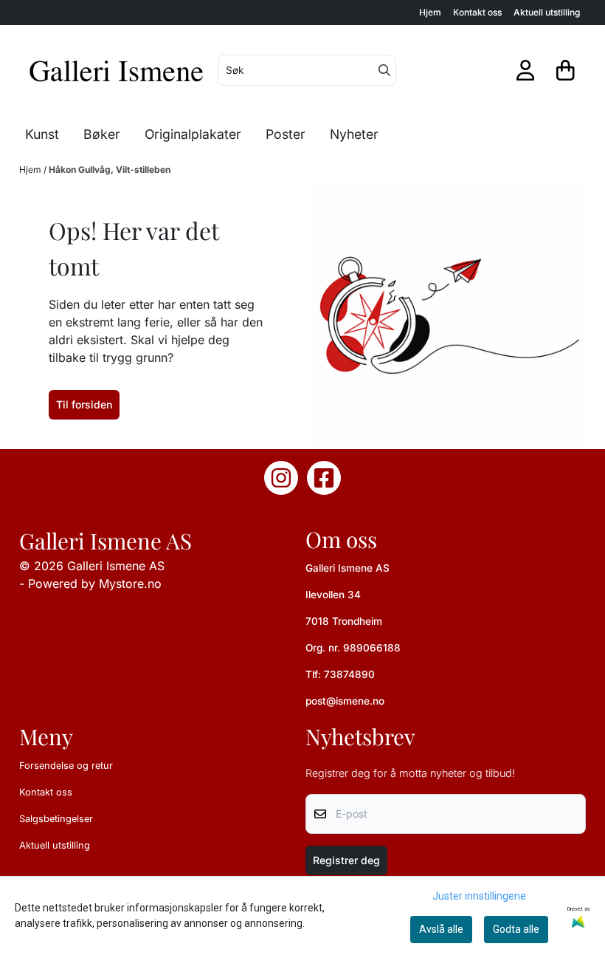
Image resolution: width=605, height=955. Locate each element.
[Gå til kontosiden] (525, 70)
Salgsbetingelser (56, 818)
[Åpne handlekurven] (565, 70)
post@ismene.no (344, 701)
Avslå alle (441, 929)
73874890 (349, 674)
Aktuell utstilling (547, 12)
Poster (285, 134)
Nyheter (354, 134)
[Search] (384, 70)
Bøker (101, 134)
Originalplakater (193, 134)
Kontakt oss (477, 12)
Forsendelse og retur (66, 765)
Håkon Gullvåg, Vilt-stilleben (109, 169)
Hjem (430, 12)
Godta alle (516, 929)
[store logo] (117, 70)
